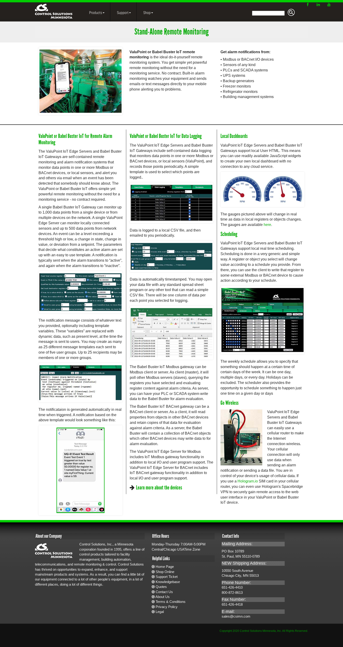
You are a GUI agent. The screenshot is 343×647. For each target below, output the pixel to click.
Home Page (165, 567)
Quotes (161, 587)
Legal (160, 612)
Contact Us (164, 592)
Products (95, 12)
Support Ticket (167, 577)
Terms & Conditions (171, 602)
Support (122, 12)
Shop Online (165, 572)
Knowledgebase (168, 582)
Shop (147, 12)
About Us (162, 597)
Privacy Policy (167, 607)
